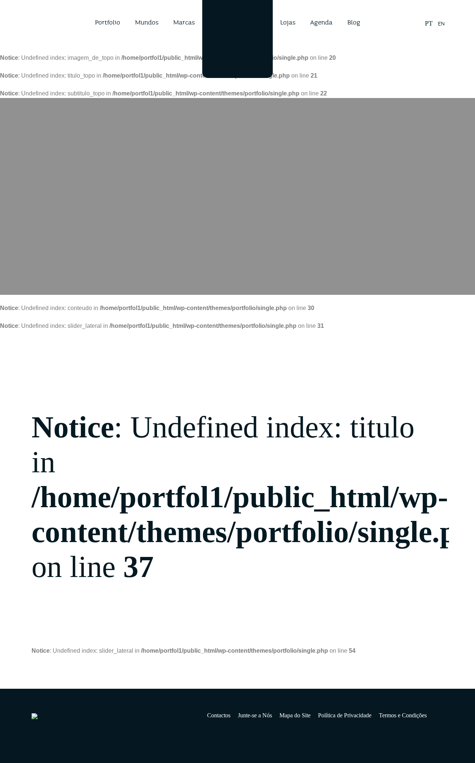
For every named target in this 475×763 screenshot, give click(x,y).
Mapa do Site (295, 715)
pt (429, 23)
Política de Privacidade (344, 715)
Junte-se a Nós (255, 715)
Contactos (218, 715)
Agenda (321, 22)
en (441, 23)
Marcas (184, 22)
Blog (353, 22)
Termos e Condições (403, 715)
